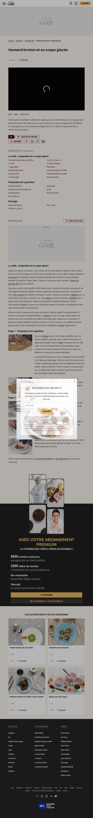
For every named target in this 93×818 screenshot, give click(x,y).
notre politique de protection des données (46, 422)
